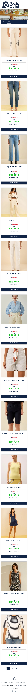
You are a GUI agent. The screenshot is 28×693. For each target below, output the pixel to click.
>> (25, 669)
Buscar (5, 22)
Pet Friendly (15, 688)
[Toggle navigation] (24, 4)
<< (3, 669)
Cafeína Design (22, 685)
